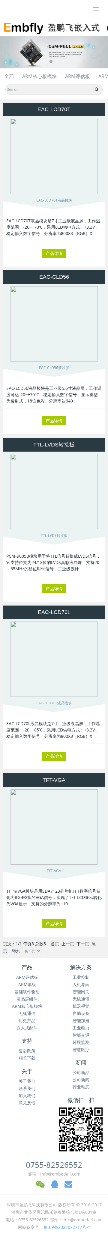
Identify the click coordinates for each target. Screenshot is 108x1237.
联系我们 (27, 1088)
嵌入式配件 (27, 1028)
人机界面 (81, 984)
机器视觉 (81, 1006)
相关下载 (27, 1058)
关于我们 (27, 1081)
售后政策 (27, 1051)
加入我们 (27, 1095)
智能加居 (81, 1020)
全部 (9, 76)
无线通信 (27, 1013)
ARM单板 (27, 984)
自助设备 (81, 1013)
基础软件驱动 (27, 991)
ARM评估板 (77, 76)
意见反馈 (27, 1103)
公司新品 (81, 1072)
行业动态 (81, 1087)
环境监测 (81, 1042)
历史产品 (27, 1020)
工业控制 (81, 977)
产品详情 (54, 253)
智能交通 (81, 1035)
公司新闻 (81, 1079)
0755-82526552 (54, 1164)
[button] (8, 52)
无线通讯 (81, 999)
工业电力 (81, 1028)
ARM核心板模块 (39, 76)
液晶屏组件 (27, 999)
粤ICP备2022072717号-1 (66, 1227)
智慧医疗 (81, 1049)
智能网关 (81, 991)
